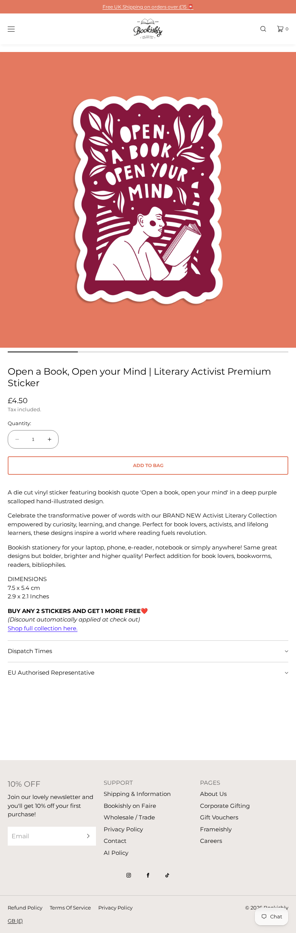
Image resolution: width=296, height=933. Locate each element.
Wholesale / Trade (129, 817)
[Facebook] (148, 875)
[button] (263, 28)
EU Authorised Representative (51, 672)
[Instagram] (128, 875)
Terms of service (70, 908)
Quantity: (19, 423)
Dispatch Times (30, 651)
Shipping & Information (137, 793)
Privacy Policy (123, 829)
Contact (115, 840)
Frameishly (216, 829)
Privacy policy (115, 908)
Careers (211, 840)
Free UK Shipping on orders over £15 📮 (148, 7)
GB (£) (15, 921)
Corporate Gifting (225, 805)
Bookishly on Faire (130, 805)
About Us (213, 793)
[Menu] (17, 28)
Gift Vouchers (219, 817)
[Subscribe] (86, 836)
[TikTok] (167, 875)
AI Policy (116, 852)
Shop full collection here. (42, 628)
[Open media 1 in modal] (148, 200)
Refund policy (25, 908)
